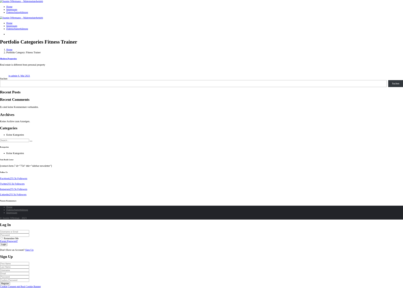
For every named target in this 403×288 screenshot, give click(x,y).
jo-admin (13, 75)
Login (3, 244)
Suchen (3, 78)
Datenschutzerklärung (17, 12)
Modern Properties (8, 58)
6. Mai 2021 (24, 75)
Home (9, 6)
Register (5, 283)
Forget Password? (9, 241)
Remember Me (11, 238)
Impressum (11, 9)
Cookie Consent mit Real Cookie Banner (20, 286)
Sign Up (29, 250)
